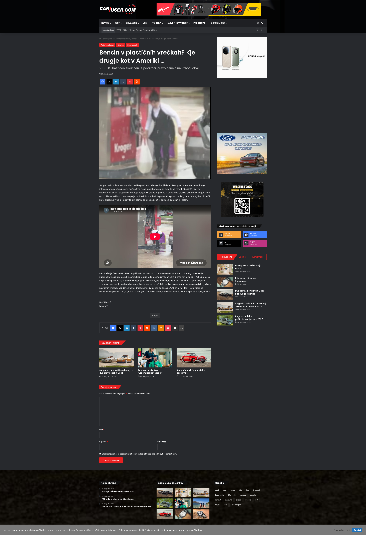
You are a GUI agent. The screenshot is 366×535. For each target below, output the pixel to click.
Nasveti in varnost (177, 23)
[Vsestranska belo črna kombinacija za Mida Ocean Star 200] (201, 514)
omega (243, 495)
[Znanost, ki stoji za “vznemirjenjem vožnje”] (155, 357)
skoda (238, 500)
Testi (117, 23)
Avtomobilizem (123, 39)
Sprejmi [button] (357, 530)
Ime (101, 429)
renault (218, 500)
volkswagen (236, 505)
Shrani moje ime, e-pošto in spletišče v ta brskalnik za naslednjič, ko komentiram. (139, 454)
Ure (145, 23)
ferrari (233, 490)
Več (348, 530)
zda (156, 315)
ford (247, 490)
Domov (104, 39)
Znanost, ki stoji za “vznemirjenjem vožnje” (150, 371)
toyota (217, 505)
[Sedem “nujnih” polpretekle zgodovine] (194, 357)
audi (217, 490)
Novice (105, 23)
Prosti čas (199, 23)
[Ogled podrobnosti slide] (242, 57)
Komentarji (257, 256)
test (256, 500)
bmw (225, 490)
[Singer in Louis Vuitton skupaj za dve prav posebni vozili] (116, 357)
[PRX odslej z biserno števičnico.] (225, 282)
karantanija (219, 495)
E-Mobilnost (218, 23)
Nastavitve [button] (339, 530)
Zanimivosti (132, 45)
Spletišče (161, 442)
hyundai (256, 490)
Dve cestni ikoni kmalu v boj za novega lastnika (249, 292)
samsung (228, 500)
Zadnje (242, 256)
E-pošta (103, 442)
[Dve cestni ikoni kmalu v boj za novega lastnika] (225, 294)
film (240, 490)
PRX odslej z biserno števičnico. (245, 280)
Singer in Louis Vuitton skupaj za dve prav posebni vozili (116, 371)
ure (225, 505)
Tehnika (156, 23)
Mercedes (232, 495)
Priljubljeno (226, 256)
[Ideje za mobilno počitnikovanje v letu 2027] (225, 320)
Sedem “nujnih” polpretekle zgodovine (191, 371)
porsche (253, 495)
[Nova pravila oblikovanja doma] (225, 269)
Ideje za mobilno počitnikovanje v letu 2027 (249, 318)
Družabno (131, 23)
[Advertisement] (242, 105)
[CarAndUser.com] (117, 9)
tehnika (248, 500)
